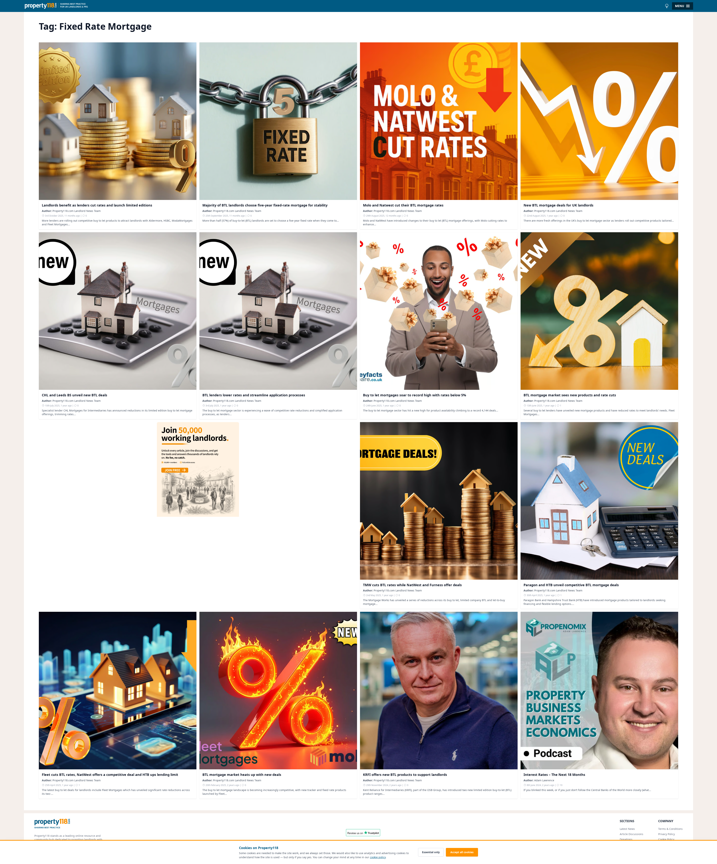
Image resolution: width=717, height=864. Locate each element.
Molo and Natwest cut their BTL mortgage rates (403, 205)
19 (560, 785)
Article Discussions (631, 834)
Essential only (431, 852)
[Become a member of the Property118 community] (198, 515)
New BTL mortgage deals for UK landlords (558, 205)
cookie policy (378, 857)
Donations (626, 839)
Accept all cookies (462, 852)
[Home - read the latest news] (343, 6)
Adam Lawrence (544, 780)
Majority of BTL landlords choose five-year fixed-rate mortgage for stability (265, 205)
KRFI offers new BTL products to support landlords (405, 774)
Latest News (627, 829)
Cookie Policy (666, 839)
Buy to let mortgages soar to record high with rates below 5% (414, 395)
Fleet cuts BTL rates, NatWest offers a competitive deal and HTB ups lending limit (110, 774)
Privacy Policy (666, 834)
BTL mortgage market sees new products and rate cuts (570, 395)
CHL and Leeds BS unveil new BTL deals (74, 395)
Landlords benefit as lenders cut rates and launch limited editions (97, 205)
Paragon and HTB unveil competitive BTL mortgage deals (571, 585)
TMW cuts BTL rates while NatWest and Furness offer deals (412, 585)
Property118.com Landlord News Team (76, 211)
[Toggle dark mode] (667, 6)
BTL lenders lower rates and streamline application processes (253, 395)
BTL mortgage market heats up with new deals (241, 774)
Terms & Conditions (670, 829)
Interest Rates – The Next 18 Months (554, 774)
